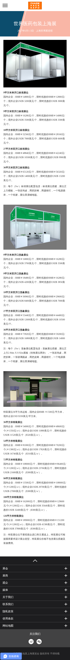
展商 (5, 575)
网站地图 (8, 625)
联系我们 (8, 604)
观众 (5, 582)
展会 (5, 568)
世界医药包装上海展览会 (26, 653)
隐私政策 (8, 611)
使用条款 (8, 618)
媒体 (5, 589)
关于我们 (8, 597)
